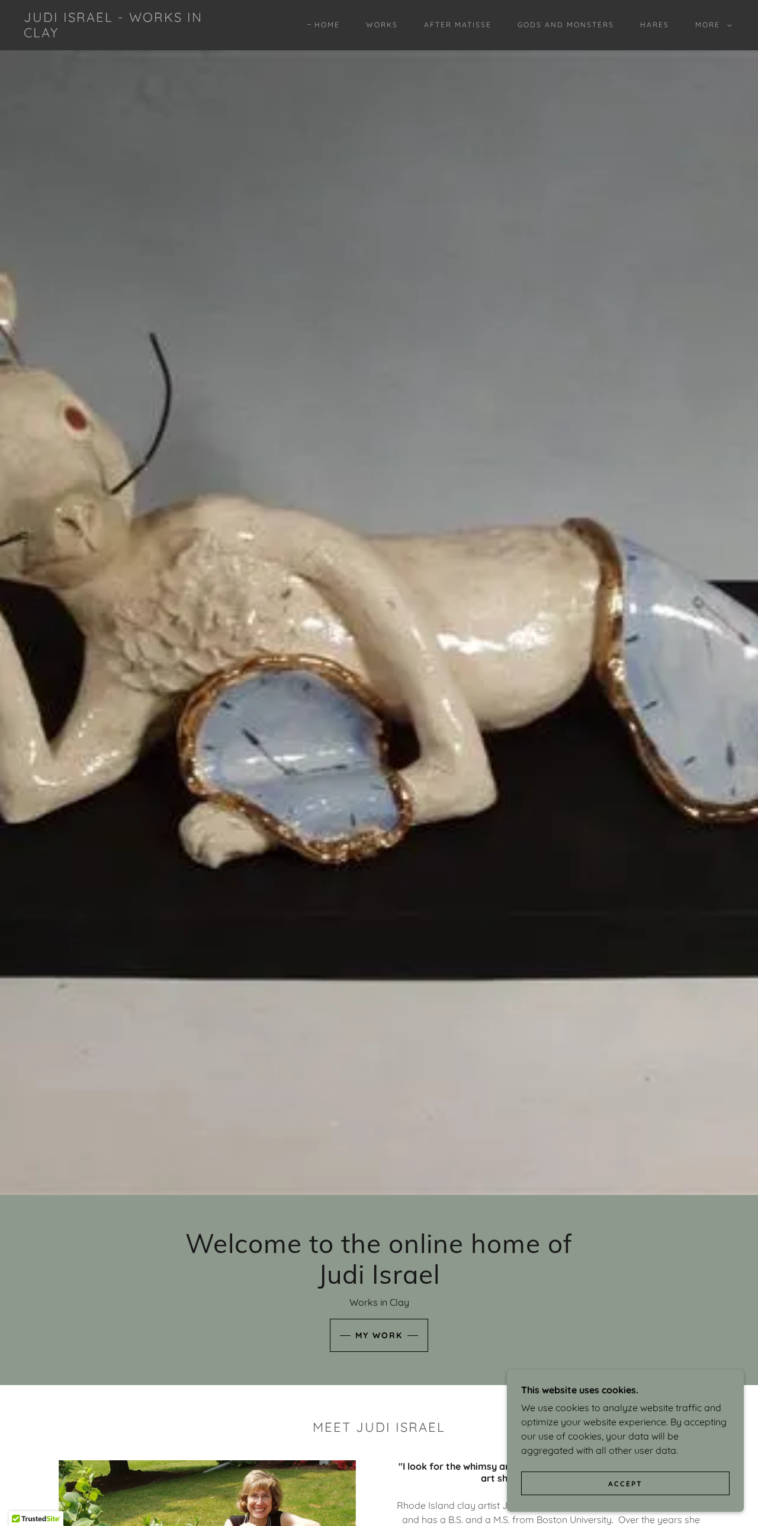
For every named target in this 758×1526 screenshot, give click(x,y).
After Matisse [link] (458, 24)
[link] (121, 34)
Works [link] (382, 24)
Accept (625, 1483)
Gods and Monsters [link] (566, 24)
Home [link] (327, 24)
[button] (711, 25)
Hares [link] (654, 24)
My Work (379, 1335)
